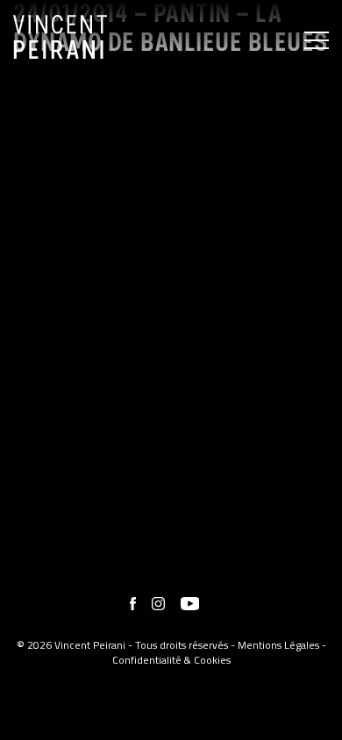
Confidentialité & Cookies (171, 659)
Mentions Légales (278, 645)
